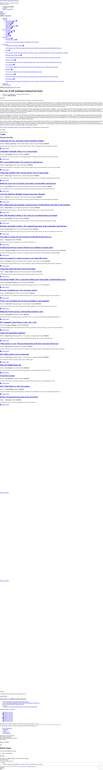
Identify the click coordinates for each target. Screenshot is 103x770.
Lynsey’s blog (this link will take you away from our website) (17, 127)
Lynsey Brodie (11, 94)
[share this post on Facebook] (2, 134)
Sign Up (2, 767)
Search (4, 8)
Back (2, 15)
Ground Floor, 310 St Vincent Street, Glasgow (20, 706)
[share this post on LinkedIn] (3, 134)
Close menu (8, 15)
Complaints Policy (7, 733)
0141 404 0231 (17, 701)
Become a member (16, 87)
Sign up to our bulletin (5, 87)
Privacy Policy (6, 732)
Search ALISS (3, 696)
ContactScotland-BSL (14, 704)
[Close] (1, 745)
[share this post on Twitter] (0, 134)
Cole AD (4, 739)
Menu (2, 11)
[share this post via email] (4, 134)
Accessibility (5, 729)
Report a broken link (7, 728)
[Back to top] (1, 769)
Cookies (4, 730)
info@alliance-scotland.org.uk (23, 703)
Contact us (3, 13)
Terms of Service (31, 766)
